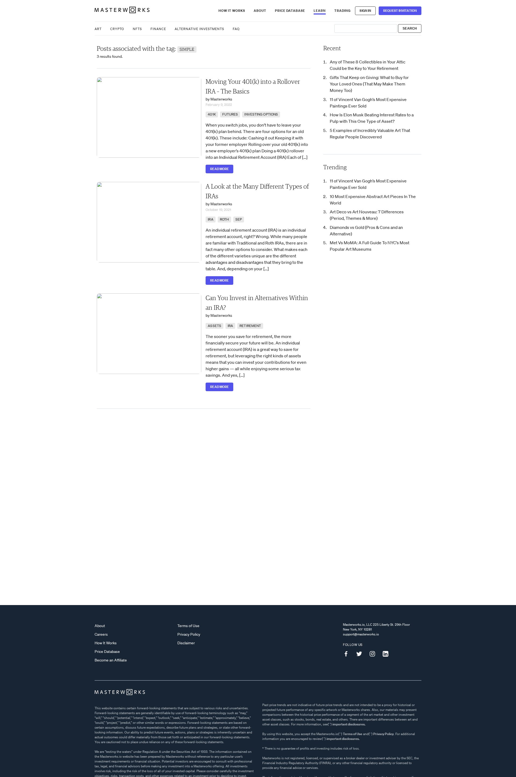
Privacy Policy (188, 634)
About (260, 10)
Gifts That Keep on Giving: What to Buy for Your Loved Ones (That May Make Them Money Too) (369, 84)
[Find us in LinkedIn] (387, 654)
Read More (219, 169)
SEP (238, 219)
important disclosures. (349, 724)
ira (210, 219)
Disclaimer (186, 643)
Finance (158, 29)
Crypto (117, 29)
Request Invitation (400, 10)
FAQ (236, 29)
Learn (320, 10)
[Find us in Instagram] (374, 654)
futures (230, 114)
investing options (261, 114)
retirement (250, 325)
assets (214, 325)
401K (212, 114)
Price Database (290, 10)
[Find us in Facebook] (348, 654)
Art (98, 29)
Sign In (365, 10)
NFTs (137, 29)
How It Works (231, 10)
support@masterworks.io (361, 634)
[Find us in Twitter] (361, 654)
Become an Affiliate (111, 660)
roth (224, 219)
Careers (101, 634)
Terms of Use (188, 625)
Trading (342, 10)
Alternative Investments (199, 29)
